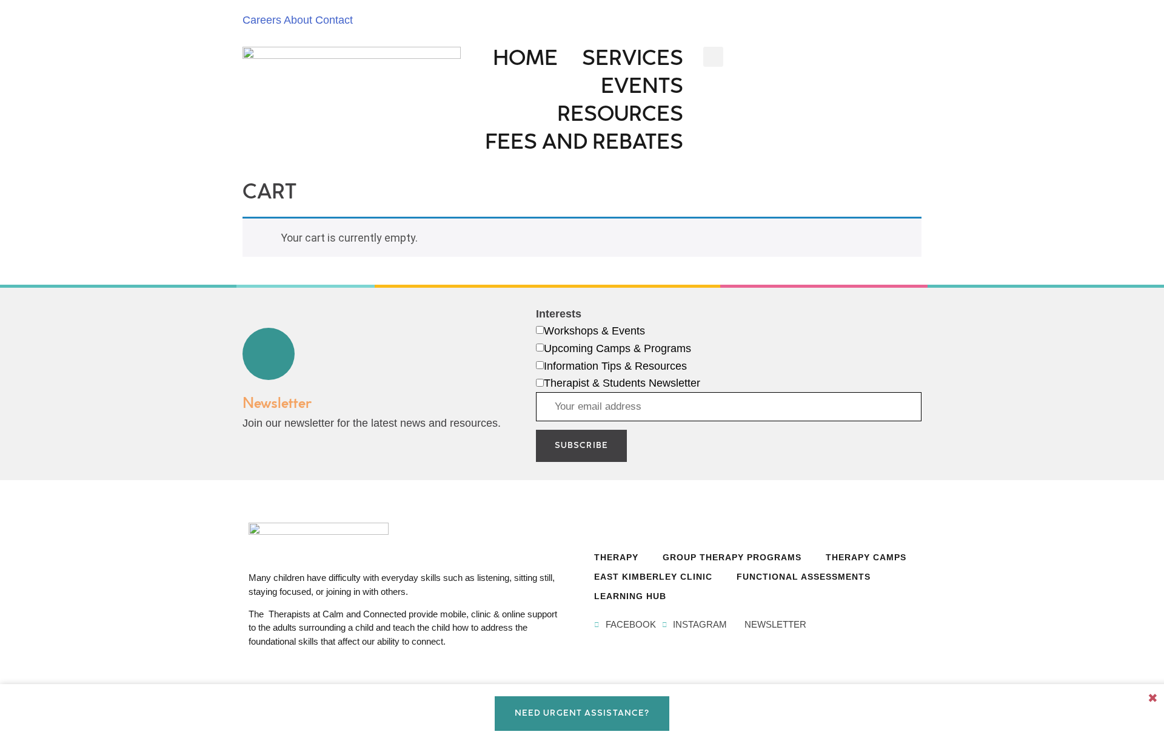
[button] (713, 57)
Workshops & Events (594, 331)
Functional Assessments (804, 577)
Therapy (616, 557)
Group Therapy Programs (732, 557)
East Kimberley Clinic (653, 577)
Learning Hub (630, 596)
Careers (261, 20)
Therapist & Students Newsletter (622, 383)
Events (642, 88)
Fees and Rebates (584, 144)
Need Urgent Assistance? (582, 713)
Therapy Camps (866, 557)
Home (525, 60)
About (298, 20)
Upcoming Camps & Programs (617, 348)
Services (632, 60)
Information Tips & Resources (615, 366)
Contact (334, 20)
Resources (620, 116)
